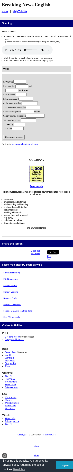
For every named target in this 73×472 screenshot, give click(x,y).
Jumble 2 (9, 358)
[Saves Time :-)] (36, 174)
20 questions (11, 387)
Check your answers (14, 137)
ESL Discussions (10, 279)
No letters (10, 409)
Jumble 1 (9, 355)
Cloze (8, 366)
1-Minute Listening (11, 273)
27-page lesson (12, 337)
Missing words (12, 421)
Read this (19, 469)
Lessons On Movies (12, 305)
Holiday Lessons (10, 292)
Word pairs (10, 418)
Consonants (10, 397)
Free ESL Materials (11, 317)
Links (36, 455)
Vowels (8, 400)
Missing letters (12, 403)
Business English (10, 298)
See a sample (36, 186)
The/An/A (10, 379)
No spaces (10, 361)
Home (5, 11)
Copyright (21, 435)
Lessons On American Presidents (17, 311)
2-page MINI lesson (14, 340)
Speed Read (10, 352)
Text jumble (10, 363)
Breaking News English (26, 4)
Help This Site (20, 11)
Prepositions (11, 382)
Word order (10, 385)
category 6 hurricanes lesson (25, 144)
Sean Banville (49, 435)
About (36, 446)
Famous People (10, 286)
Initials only (10, 406)
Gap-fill (8, 376)
